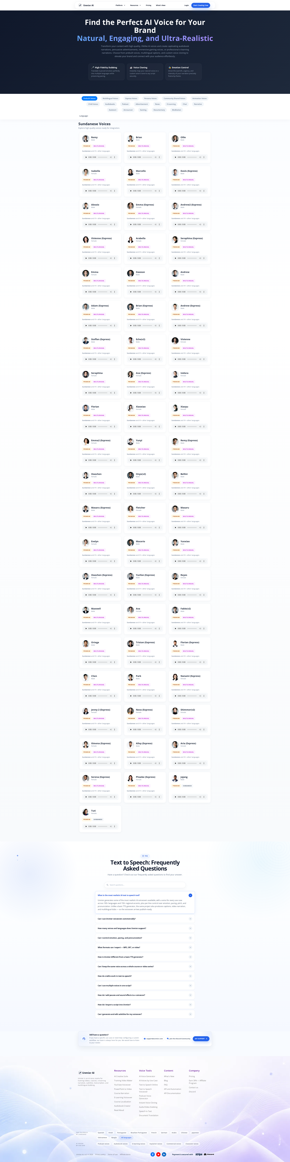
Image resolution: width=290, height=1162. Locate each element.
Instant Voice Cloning (148, 1102)
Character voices (192, 1144)
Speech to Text (145, 1111)
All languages (126, 1137)
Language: (83, 116)
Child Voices (93, 104)
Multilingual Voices (110, 98)
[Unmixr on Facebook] (153, 1154)
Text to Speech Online (148, 1085)
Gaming (143, 110)
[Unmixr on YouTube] (158, 1154)
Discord (192, 1091)
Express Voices (131, 98)
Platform (121, 5)
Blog (166, 1080)
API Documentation (172, 1093)
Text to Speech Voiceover (145, 1090)
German (164, 1133)
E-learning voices (138, 1144)
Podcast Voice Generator (145, 1097)
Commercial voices (174, 1144)
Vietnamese (102, 1137)
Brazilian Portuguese (139, 1133)
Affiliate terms (125, 1154)
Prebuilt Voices (89, 98)
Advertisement (142, 104)
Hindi (111, 1133)
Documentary (159, 110)
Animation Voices (199, 98)
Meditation (176, 110)
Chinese (184, 1133)
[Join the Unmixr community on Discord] (209, 1154)
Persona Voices (150, 98)
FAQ (165, 1085)
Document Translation (148, 1115)
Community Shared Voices (174, 98)
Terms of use (113, 1154)
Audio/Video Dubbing (148, 1107)
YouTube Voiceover (122, 1085)
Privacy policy (100, 1154)
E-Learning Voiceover (123, 1097)
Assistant (112, 110)
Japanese (195, 1133)
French (154, 1133)
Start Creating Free (200, 5)
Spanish (101, 1133)
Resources (135, 5)
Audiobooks (110, 104)
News (157, 104)
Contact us (193, 1087)
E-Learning (171, 104)
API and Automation (172, 1089)
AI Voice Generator (147, 1076)
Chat (185, 104)
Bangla (114, 1137)
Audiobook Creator (122, 1106)
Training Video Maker (123, 1080)
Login (186, 5)
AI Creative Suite (121, 1076)
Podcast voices (103, 1144)
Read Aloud (119, 1110)
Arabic (174, 1133)
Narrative (198, 104)
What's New (160, 5)
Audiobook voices (121, 1144)
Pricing (148, 5)
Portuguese (121, 1133)
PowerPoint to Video (123, 1089)
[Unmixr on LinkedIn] (164, 1154)
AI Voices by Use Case (148, 1080)
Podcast (125, 104)
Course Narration (121, 1093)
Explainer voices (156, 1144)
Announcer (128, 110)
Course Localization (122, 1101)
